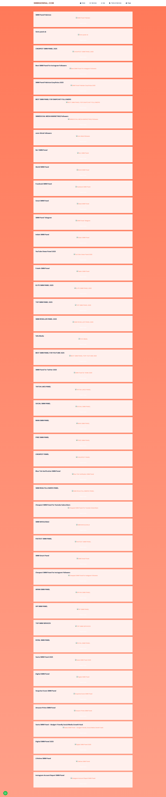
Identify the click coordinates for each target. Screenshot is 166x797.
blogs (129, 3)
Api (104, 3)
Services (94, 3)
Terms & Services (116, 3)
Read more (83, 23)
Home (83, 3)
